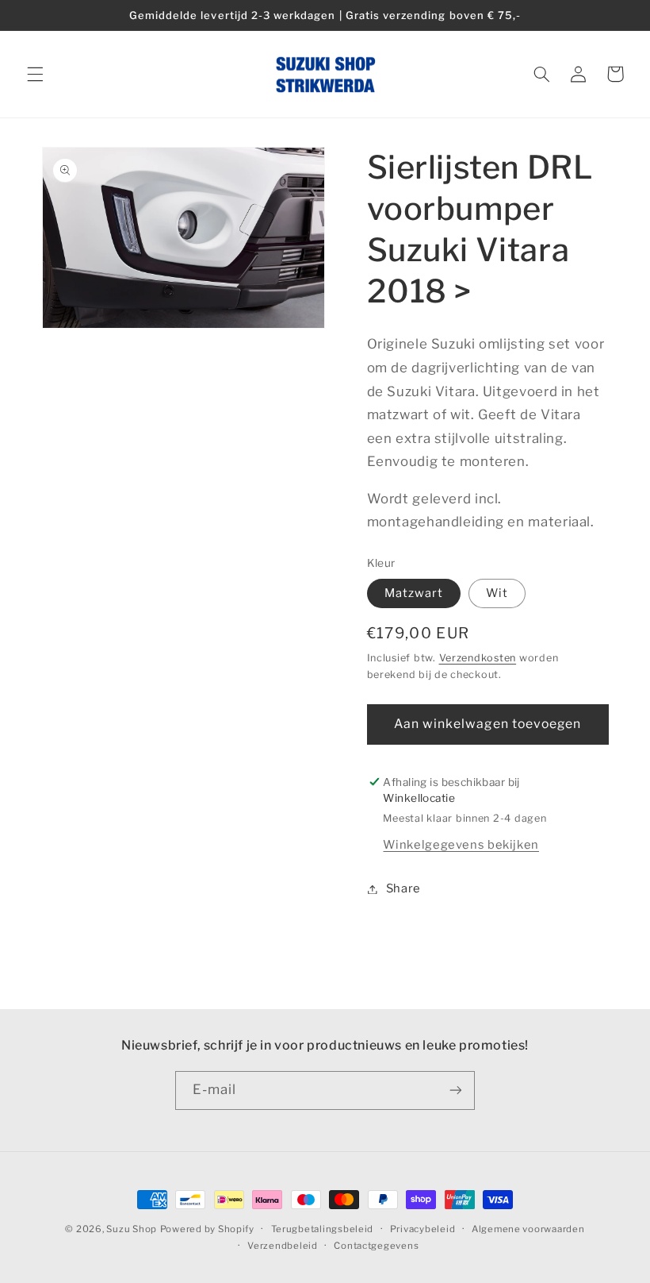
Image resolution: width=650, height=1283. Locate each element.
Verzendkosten (478, 658)
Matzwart (413, 593)
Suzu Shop (131, 1229)
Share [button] (403, 888)
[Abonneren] (456, 1090)
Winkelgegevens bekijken (461, 845)
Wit (497, 593)
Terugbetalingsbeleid (322, 1229)
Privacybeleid (423, 1229)
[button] (35, 74)
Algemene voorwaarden (528, 1229)
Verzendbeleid (282, 1245)
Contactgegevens (376, 1245)
